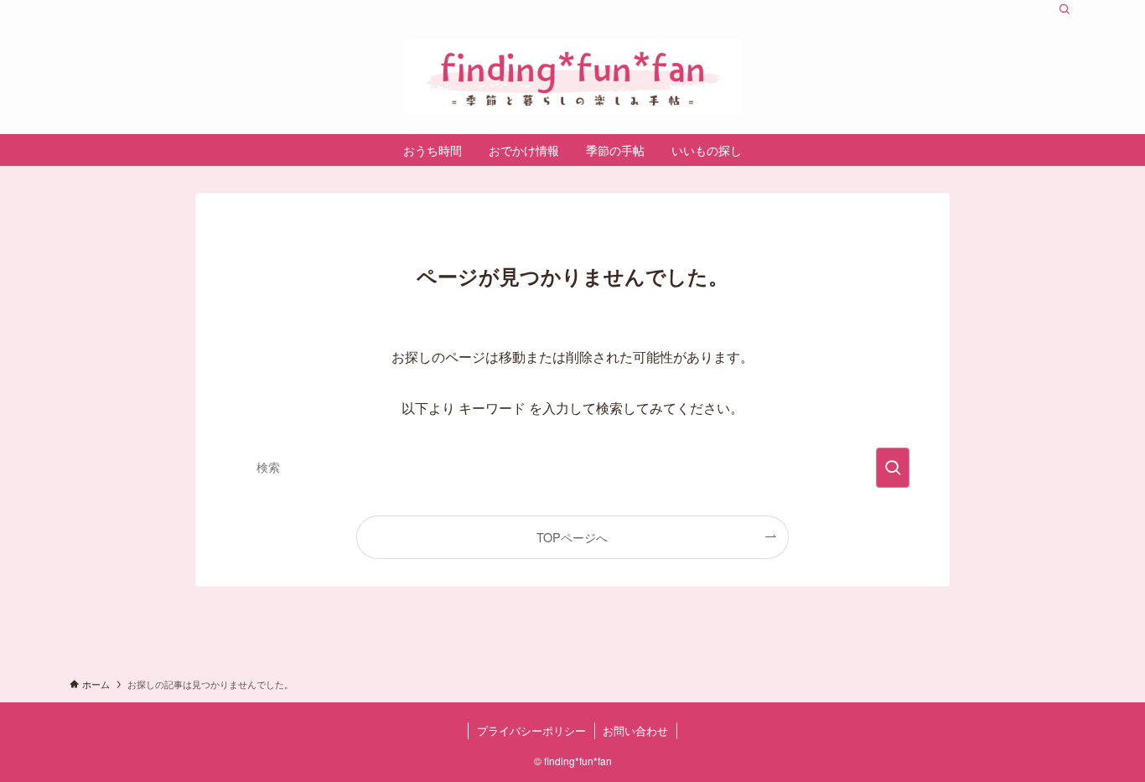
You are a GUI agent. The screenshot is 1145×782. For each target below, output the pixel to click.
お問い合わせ (635, 730)
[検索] (1064, 9)
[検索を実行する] (892, 468)
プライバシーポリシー (531, 730)
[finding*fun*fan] (572, 76)
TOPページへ (572, 537)
